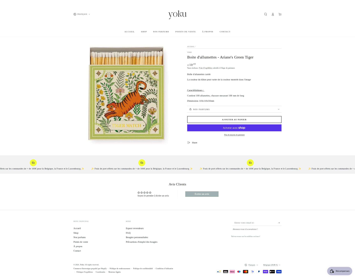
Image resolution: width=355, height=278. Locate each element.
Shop (75, 233)
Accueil (190, 46)
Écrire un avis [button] (202, 194)
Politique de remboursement (120, 269)
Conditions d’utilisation (164, 269)
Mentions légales (114, 272)
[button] (265, 14)
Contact (77, 251)
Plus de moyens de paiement (234, 135)
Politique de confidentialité (143, 269)
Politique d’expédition (85, 272)
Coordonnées (100, 272)
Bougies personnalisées (137, 237)
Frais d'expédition (205, 68)
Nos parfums (79, 237)
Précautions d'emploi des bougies (142, 242)
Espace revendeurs (135, 228)
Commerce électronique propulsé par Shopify (90, 269)
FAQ (128, 233)
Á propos (77, 246)
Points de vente (80, 242)
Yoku (189, 52)
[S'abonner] (280, 223)
